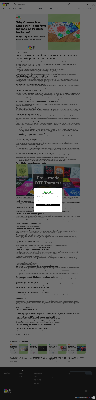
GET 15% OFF (48, 204)
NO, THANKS (48, 208)
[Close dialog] (60, 189)
